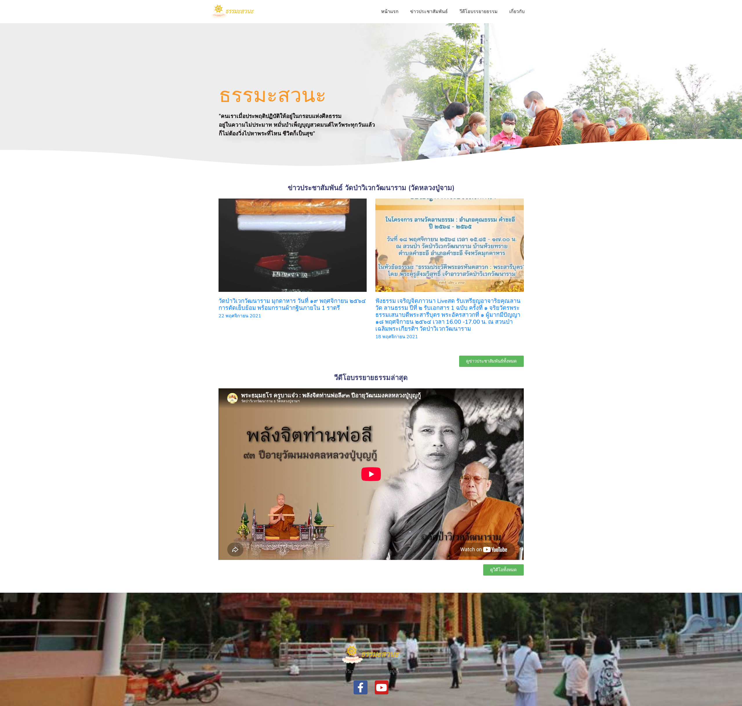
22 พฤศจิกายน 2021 (240, 316)
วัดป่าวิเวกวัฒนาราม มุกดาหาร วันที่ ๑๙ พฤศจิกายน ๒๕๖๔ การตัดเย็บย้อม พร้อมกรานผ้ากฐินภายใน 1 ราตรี (292, 304)
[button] (491, 361)
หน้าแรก (390, 11)
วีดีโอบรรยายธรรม (478, 11)
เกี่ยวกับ (517, 11)
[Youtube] (382, 687)
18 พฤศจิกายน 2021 (396, 337)
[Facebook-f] (361, 687)
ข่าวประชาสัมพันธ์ (429, 11)
